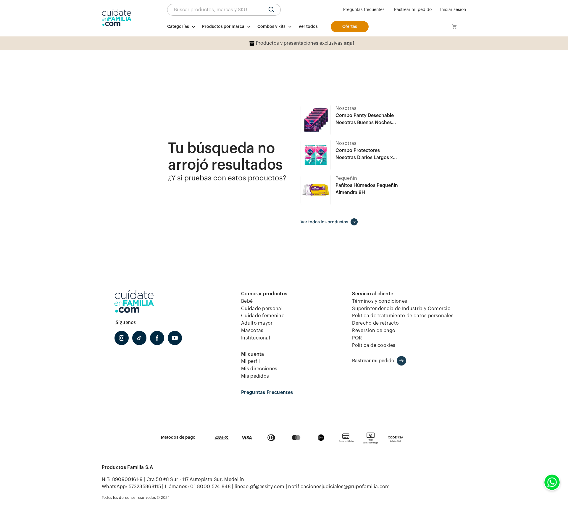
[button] (224, 10)
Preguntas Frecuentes (267, 392)
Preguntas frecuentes (364, 10)
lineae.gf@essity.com (259, 486)
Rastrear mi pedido (413, 10)
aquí (349, 43)
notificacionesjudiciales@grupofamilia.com (339, 486)
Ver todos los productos (324, 222)
